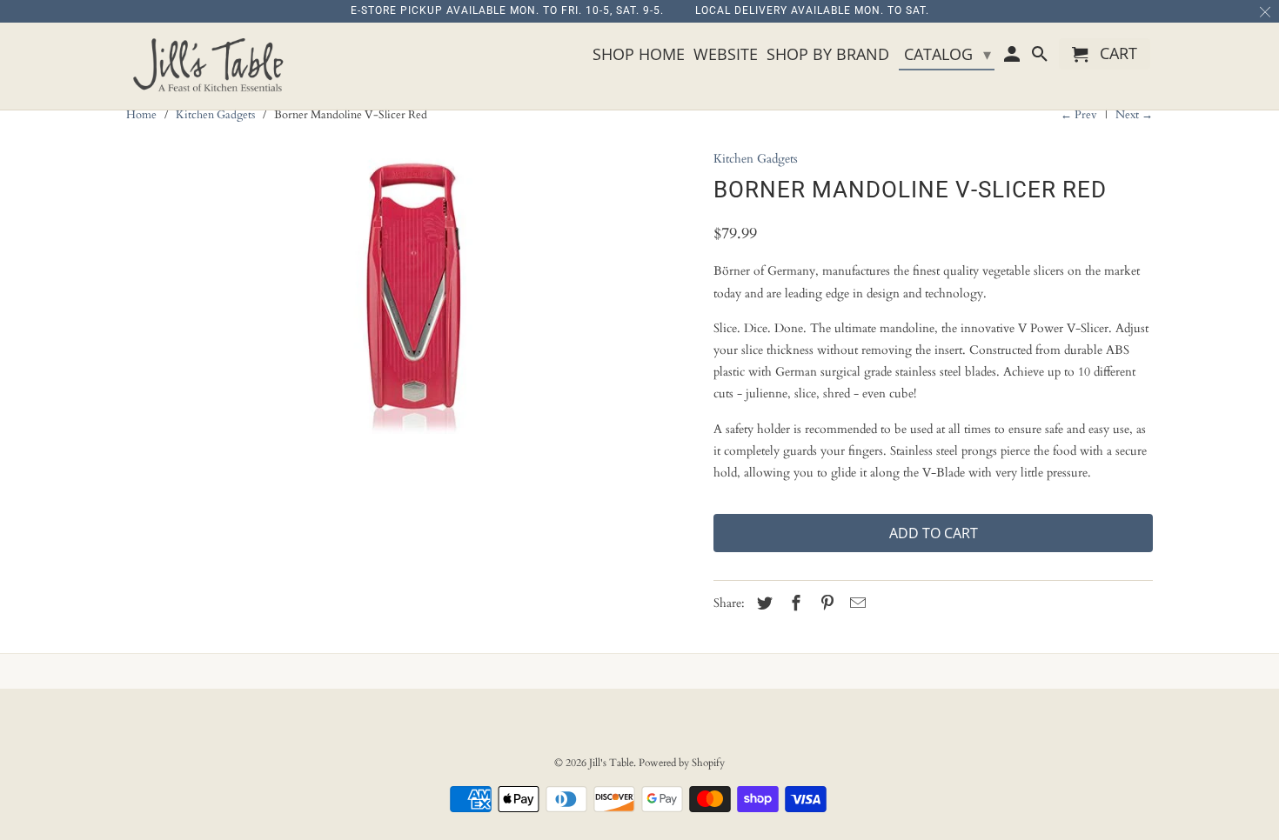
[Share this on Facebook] (793, 604)
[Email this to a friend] (855, 604)
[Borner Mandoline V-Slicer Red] (411, 300)
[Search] (1040, 57)
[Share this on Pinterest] (825, 604)
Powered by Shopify (682, 763)
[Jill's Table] (213, 66)
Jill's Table (611, 763)
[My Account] (1013, 57)
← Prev (1079, 115)
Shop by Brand (828, 54)
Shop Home (639, 54)
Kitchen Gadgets (215, 115)
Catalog (947, 53)
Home (141, 115)
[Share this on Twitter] (762, 604)
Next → (1134, 115)
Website (725, 54)
